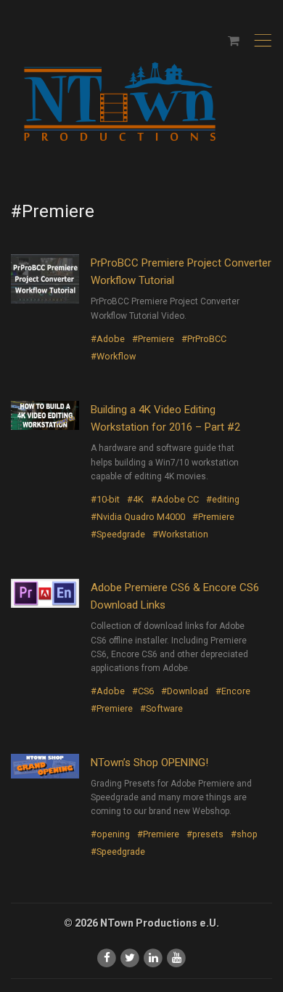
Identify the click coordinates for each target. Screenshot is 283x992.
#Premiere (153, 338)
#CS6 (143, 691)
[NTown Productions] (120, 103)
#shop (244, 834)
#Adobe (108, 338)
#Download (184, 691)
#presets (204, 834)
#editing (222, 499)
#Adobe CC (175, 499)
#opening (110, 834)
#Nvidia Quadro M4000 (138, 516)
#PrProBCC (203, 338)
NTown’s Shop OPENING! (149, 762)
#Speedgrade (118, 534)
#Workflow (113, 356)
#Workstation (180, 534)
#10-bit (105, 499)
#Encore (233, 691)
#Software (161, 708)
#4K (135, 499)
